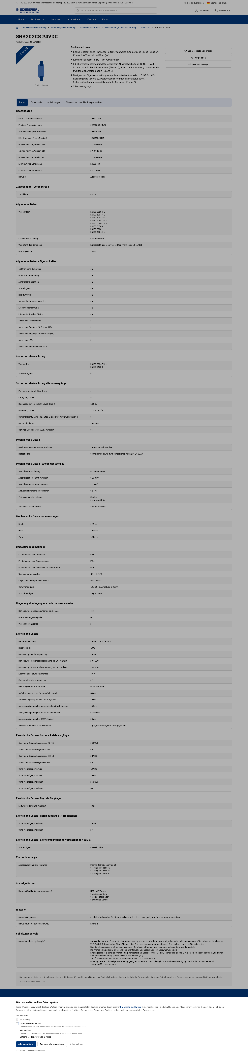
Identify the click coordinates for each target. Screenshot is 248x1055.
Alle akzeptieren (26, 1044)
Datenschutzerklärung (130, 1007)
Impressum (20, 1050)
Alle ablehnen (76, 1044)
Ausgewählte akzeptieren (52, 1044)
